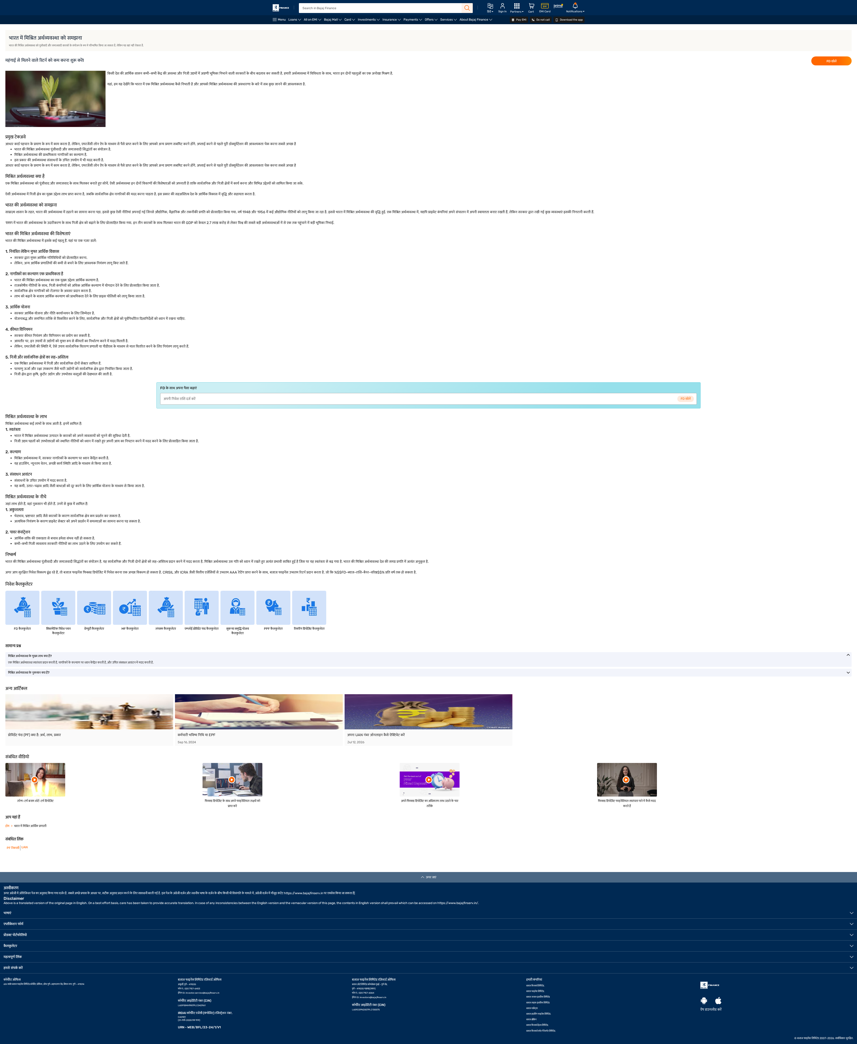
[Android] (704, 1001)
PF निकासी (12, 848)
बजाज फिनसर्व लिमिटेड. (535, 985)
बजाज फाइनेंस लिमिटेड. (535, 991)
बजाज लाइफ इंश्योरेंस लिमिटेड (538, 1002)
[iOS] (718, 1001)
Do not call (543, 19)
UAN (24, 847)
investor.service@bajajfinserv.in (202, 993)
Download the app (571, 19)
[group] (89, 720)
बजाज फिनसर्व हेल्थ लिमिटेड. (537, 1025)
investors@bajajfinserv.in (373, 997)
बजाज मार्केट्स (532, 1008)
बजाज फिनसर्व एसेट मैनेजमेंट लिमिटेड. (541, 1031)
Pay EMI (521, 19)
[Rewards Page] (558, 7)
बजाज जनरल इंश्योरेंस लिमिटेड (538, 997)
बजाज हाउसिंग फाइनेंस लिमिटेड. (538, 1014)
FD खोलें (832, 61)
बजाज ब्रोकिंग (531, 1019)
